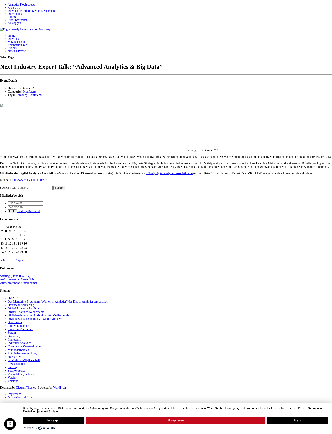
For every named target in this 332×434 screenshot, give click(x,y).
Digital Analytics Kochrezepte (26, 311)
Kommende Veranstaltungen (25, 346)
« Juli (4, 260)
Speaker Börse (16, 370)
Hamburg (21, 95)
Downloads (15, 13)
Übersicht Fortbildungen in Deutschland (32, 10)
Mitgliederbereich (18, 349)
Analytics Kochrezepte (21, 4)
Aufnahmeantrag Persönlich (17, 279)
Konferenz (29, 91)
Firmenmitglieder (18, 325)
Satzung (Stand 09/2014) (15, 276)
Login (12, 211)
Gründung (14, 336)
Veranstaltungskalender (22, 374)
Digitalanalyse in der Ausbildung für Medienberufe (38, 315)
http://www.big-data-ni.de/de (29, 179)
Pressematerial (16, 363)
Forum (12, 16)
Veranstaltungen (17, 44)
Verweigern (53, 420)
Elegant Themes (26, 387)
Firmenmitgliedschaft (20, 329)
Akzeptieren (175, 420)
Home (11, 35)
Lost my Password (28, 211)
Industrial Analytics (19, 343)
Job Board (14, 7)
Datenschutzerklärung (21, 305)
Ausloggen (14, 23)
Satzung (12, 367)
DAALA (13, 298)
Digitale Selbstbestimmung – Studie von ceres (35, 318)
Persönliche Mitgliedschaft (24, 360)
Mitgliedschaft (16, 41)
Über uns (13, 38)
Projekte (13, 48)
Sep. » (20, 260)
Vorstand (13, 381)
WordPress (59, 387)
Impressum (14, 339)
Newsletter (14, 356)
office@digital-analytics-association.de (169, 173)
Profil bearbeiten (18, 19)
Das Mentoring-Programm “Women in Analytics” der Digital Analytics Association (58, 301)
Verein (12, 377)
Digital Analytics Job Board (24, 308)
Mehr (297, 420)
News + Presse (17, 51)
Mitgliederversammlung (22, 353)
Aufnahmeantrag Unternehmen (19, 282)
